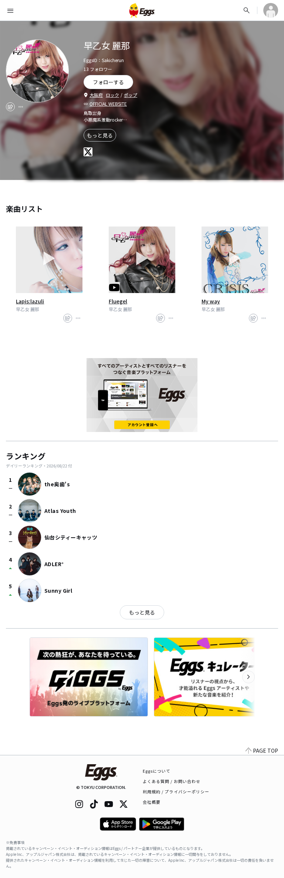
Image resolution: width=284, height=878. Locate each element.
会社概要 (151, 802)
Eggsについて (157, 771)
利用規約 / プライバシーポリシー (176, 791)
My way (211, 301)
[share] (10, 106)
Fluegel (118, 301)
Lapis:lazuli (30, 301)
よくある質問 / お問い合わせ (172, 781)
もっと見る (100, 135)
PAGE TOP (265, 750)
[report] (20, 106)
